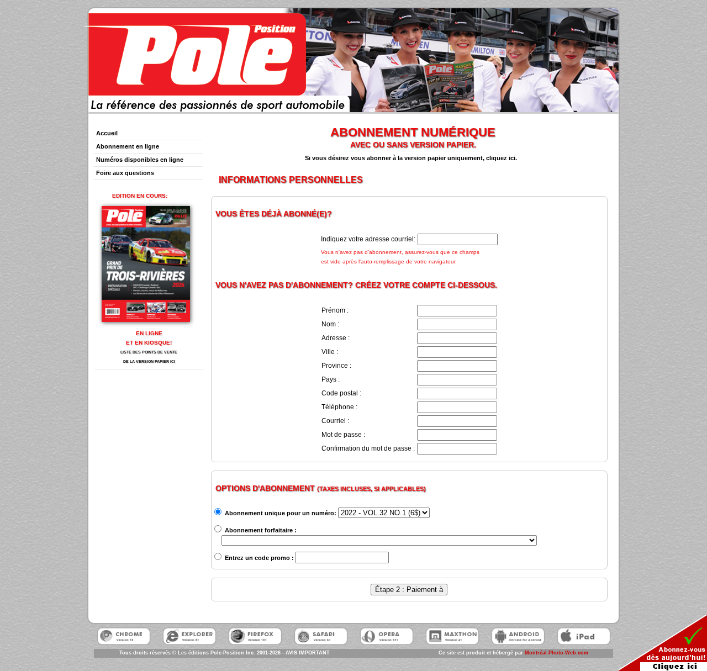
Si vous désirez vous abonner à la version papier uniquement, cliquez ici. (411, 158)
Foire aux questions (125, 173)
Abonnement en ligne (127, 146)
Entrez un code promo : (258, 557)
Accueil (107, 133)
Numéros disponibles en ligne (139, 159)
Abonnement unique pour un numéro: (279, 513)
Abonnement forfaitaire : (260, 530)
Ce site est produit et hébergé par (513, 653)
